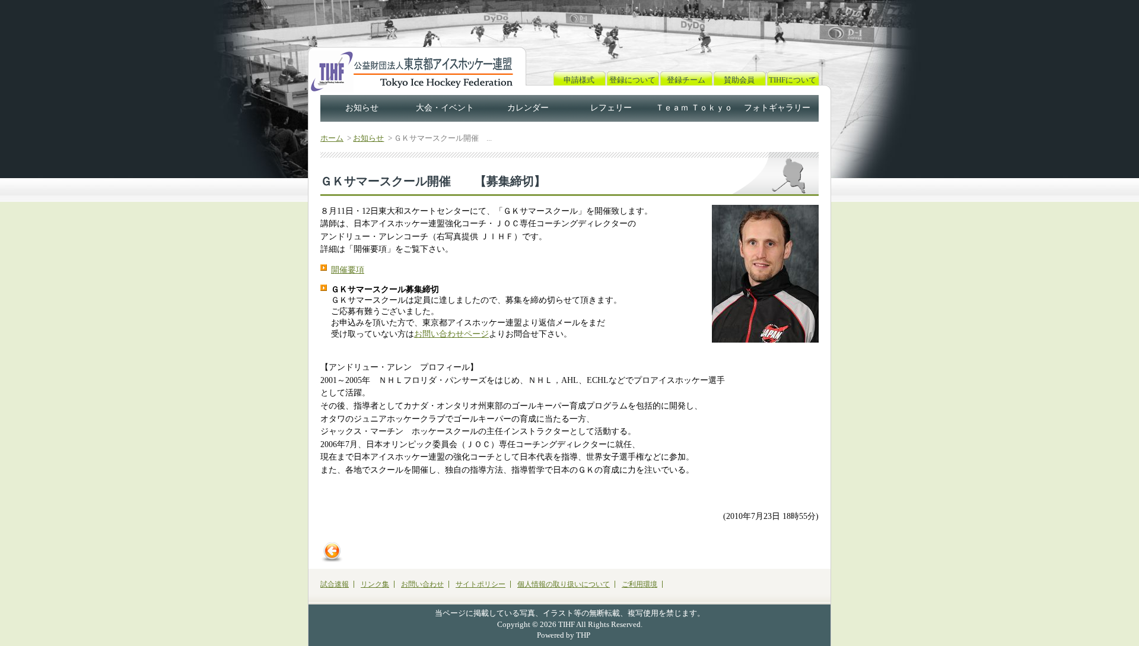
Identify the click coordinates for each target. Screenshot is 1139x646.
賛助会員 (739, 79)
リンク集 (375, 584)
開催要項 (347, 269)
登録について (632, 79)
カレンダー (528, 107)
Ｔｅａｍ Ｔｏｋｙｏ (694, 107)
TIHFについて (792, 79)
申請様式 (579, 79)
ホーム (331, 138)
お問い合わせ (422, 584)
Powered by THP (563, 635)
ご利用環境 (639, 584)
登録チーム (686, 79)
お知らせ (361, 107)
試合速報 (334, 584)
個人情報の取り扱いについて (563, 584)
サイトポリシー (480, 584)
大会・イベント (445, 107)
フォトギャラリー (777, 107)
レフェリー (611, 107)
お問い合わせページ (451, 333)
